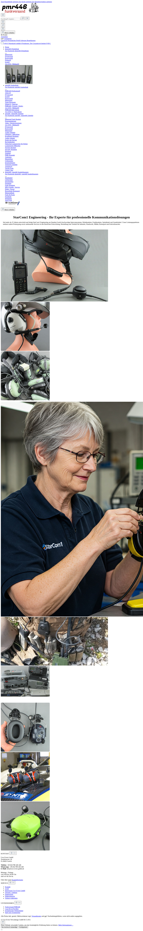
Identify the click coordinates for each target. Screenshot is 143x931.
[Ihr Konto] (3, 29)
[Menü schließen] (6, 53)
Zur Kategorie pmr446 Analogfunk (16, 87)
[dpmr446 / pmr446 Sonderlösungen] (13, 205)
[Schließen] (2, 929)
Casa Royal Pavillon (12, 909)
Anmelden (4, 37)
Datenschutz (9, 894)
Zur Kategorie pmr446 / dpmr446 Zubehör (19, 115)
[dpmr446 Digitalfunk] (19, 83)
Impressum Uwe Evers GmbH (15, 891)
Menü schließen (9, 33)
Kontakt (7, 887)
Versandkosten (36, 916)
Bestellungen (31, 40)
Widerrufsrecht (10, 896)
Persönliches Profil (14, 40)
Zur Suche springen (25, 2)
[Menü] (3, 15)
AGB (7, 889)
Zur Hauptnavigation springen (42, 2)
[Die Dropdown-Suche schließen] (27, 18)
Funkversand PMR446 (12, 907)
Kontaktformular (17, 880)
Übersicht (4, 40)
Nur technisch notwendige (9, 927)
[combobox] (10, 19)
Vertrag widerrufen (11, 898)
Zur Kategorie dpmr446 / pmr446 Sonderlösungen (21, 174)
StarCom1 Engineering (12, 912)
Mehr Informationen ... (65, 925)
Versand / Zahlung (11, 892)
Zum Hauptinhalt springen (10, 2)
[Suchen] (23, 18)
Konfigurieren (23, 927)
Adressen (23, 40)
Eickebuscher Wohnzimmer (14, 911)
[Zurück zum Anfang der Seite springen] (3, 922)
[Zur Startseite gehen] (21, 12)
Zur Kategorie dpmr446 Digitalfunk (17, 51)
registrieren (8, 39)
